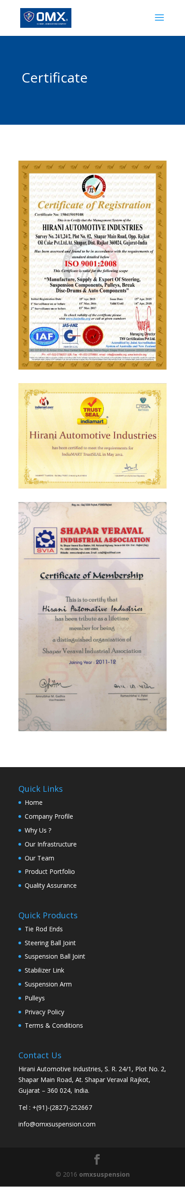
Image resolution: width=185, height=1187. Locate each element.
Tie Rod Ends (44, 929)
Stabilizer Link (44, 970)
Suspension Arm (48, 984)
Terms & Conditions (54, 1025)
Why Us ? (38, 830)
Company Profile (49, 816)
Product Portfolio (50, 871)
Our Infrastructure (51, 844)
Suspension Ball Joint (55, 956)
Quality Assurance (51, 885)
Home (34, 802)
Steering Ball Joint (50, 942)
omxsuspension (104, 1174)
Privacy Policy (44, 1012)
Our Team (39, 858)
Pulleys (35, 998)
